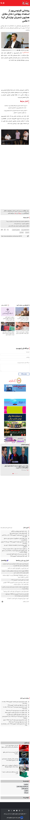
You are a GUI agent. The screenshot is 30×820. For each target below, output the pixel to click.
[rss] (21, 810)
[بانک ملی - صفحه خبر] (15, 380)
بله (15, 213)
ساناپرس (26, 790)
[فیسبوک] (5, 230)
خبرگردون (26, 784)
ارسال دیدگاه (24, 374)
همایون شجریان (15, 230)
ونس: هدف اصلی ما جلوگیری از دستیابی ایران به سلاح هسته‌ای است (15, 539)
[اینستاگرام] (18, 810)
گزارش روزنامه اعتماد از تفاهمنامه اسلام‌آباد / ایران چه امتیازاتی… (15, 546)
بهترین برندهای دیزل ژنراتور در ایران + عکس (10, 772)
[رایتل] (15, 409)
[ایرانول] (15, 424)
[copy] (28, 236)
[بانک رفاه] (15, 439)
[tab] (15, 473)
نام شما (27, 352)
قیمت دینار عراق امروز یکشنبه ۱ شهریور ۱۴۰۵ (17, 705)
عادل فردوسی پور (25, 230)
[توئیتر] (10, 810)
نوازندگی (21, 232)
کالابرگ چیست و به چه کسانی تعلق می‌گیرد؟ (10, 752)
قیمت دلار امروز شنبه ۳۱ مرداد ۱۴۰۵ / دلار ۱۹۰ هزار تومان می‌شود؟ (14, 717)
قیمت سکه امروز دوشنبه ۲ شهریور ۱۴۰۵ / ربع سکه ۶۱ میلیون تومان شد (14, 542)
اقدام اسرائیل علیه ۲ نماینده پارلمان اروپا (18, 533)
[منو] (3, 3)
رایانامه (27, 357)
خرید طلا (26, 792)
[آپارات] (8, 810)
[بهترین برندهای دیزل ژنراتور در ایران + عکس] (24, 774)
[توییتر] (8, 230)
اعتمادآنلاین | (25, 52)
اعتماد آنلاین (9, 813)
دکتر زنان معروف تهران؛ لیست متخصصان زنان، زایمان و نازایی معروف (9, 746)
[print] (17, 50)
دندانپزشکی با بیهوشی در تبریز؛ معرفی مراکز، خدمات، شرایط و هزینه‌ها (10, 766)
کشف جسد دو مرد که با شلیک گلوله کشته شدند (17, 554)
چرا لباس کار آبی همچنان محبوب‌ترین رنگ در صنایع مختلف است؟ (10, 759)
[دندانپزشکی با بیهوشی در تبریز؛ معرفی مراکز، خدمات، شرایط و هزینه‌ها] (24, 768)
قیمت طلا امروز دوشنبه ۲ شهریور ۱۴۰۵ (18, 556)
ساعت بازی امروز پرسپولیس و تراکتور (19, 531)
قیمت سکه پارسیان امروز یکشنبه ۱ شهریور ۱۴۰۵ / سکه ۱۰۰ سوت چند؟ (14, 702)
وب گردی (26, 743)
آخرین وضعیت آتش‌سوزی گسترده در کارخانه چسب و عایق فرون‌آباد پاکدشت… (14, 551)
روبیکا (19, 213)
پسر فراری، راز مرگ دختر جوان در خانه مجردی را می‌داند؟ (15, 549)
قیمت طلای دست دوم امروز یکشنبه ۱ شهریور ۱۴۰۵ (16, 712)
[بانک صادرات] (15, 402)
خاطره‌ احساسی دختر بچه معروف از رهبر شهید (16, 466)
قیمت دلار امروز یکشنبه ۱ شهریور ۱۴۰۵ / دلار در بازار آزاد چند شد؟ (14, 724)
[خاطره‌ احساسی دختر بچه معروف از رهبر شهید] (15, 455)
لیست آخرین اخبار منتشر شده (6, 527)
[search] (1, 3)
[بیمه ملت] (15, 388)
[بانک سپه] (15, 417)
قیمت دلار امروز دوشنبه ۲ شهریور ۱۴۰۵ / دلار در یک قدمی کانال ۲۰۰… (14, 535)
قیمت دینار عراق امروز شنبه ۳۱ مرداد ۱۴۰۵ (18, 722)
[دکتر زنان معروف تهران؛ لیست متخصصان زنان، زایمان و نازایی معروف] (24, 748)
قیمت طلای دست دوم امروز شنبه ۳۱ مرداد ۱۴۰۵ (16, 710)
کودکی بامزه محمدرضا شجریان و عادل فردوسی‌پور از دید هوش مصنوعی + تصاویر (15, 111)
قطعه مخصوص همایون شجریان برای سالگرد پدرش (18, 226)
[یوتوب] (13, 810)
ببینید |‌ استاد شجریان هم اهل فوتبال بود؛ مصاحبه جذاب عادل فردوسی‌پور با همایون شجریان (15, 107)
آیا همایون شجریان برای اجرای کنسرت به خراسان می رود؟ (17, 221)
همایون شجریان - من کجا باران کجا (21, 223)
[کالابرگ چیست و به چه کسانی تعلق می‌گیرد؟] (24, 754)
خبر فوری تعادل (25, 788)
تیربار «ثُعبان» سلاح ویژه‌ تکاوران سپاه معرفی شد (17, 714)
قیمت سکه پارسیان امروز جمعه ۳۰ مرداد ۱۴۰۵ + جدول (15, 720)
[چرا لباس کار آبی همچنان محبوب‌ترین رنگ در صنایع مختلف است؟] (24, 761)
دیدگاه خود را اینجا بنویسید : (23, 362)
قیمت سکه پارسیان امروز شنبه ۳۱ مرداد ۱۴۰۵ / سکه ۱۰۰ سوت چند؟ (15, 707)
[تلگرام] (2, 230)
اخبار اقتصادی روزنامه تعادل (22, 786)
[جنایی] (15, 432)
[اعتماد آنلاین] (25, 3)
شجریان (27, 232)
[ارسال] (19, 50)
